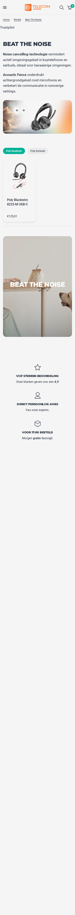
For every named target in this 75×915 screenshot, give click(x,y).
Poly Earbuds (37, 150)
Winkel (17, 19)
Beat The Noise (33, 19)
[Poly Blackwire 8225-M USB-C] (19, 177)
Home (6, 19)
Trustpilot (7, 27)
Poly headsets (14, 150)
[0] (69, 7)
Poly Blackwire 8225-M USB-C (17, 202)
